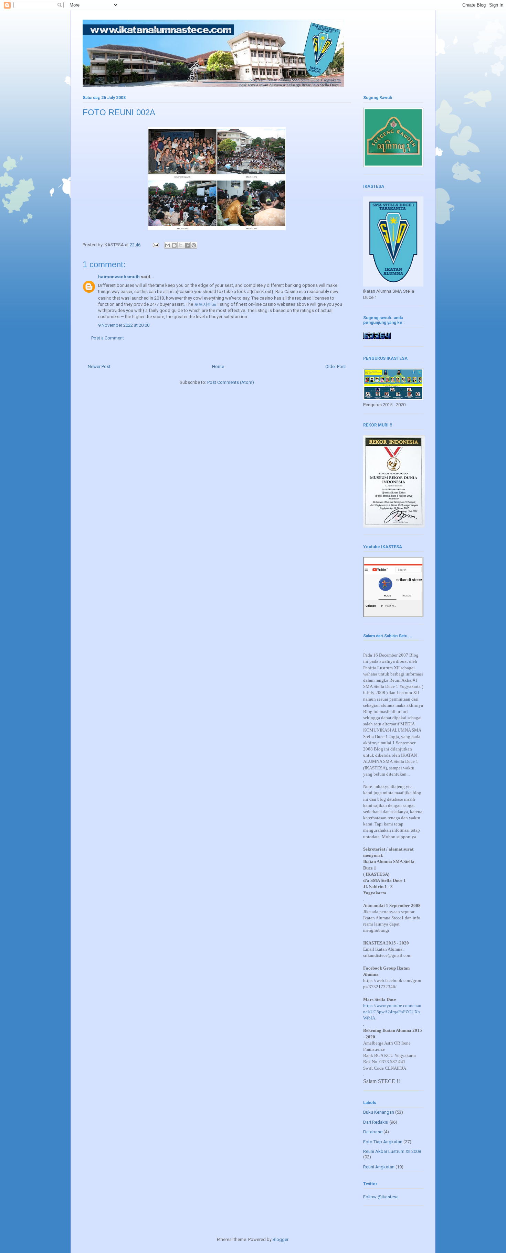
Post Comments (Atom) (230, 382)
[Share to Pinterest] (193, 245)
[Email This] (167, 245)
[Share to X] (180, 245)
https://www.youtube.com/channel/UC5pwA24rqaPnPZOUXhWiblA (392, 1011)
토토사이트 (205, 304)
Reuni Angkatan (378, 1166)
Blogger (280, 1239)
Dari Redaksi (375, 1122)
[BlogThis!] (174, 245)
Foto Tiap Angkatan (382, 1141)
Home (218, 366)
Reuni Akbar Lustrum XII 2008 (392, 1151)
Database (372, 1131)
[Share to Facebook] (187, 245)
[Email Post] (155, 244)
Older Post (335, 366)
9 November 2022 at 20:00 (123, 325)
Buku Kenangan (378, 1112)
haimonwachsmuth (119, 276)
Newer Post (99, 366)
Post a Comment (107, 338)
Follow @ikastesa (381, 1196)
